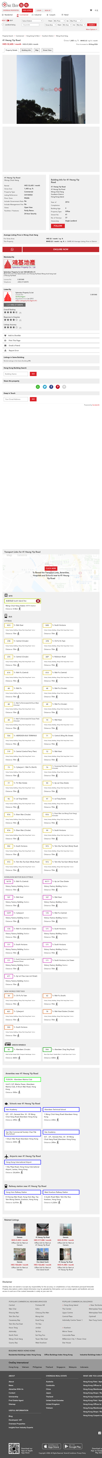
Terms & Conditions (70, 1453)
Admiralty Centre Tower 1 (72, 1320)
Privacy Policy (81, 1453)
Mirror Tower (67, 1331)
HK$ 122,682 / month (42, 1265)
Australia (49, 1381)
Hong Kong (13, 1367)
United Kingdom (53, 1404)
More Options (90, 29)
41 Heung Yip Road (43, 1237)
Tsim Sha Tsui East (16, 1324)
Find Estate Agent (16, 1400)
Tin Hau (38, 1324)
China (48, 1389)
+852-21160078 (22, 282)
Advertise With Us (16, 1389)
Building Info (26, 50)
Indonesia (84, 1367)
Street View (47, 50)
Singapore (61, 1367)
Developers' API (15, 1420)
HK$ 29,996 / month (65, 1240)
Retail (66, 15)
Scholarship (13, 1397)
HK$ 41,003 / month (19, 1240)
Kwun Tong (13, 1328)
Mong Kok (39, 1316)
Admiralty (12, 1331)
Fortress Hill (40, 1305)
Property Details (11, 50)
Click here (51, 568)
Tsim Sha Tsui (14, 1316)
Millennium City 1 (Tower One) (74, 1339)
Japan (48, 1393)
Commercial (24, 15)
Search (92, 25)
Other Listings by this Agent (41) (26, 301)
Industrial (37, 15)
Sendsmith (96, 405)
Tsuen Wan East (41, 1339)
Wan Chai (12, 1309)
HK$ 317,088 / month (42, 1240)
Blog (11, 1416)
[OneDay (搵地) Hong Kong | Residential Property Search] (15, 4)
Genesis (19, 1237)
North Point (13, 1335)
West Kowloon (41, 1343)
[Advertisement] (51, 147)
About (11, 1381)
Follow (58, 226)
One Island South (43, 1262)
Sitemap (12, 1404)
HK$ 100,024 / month (19, 1265)
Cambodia (50, 1385)
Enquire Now (60, 249)
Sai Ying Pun (40, 1335)
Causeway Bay (14, 1320)
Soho (37, 1309)
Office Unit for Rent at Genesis (19, 1244)
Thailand (49, 1367)
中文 (96, 10)
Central (12, 1305)
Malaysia (72, 1367)
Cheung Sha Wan (42, 1312)
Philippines (37, 1367)
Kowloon (66, 1328)
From (50, 21)
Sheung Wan (14, 1312)
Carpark (52, 15)
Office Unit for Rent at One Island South (42, 1269)
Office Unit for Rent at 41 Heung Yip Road (42, 1244)
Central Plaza (67, 1316)
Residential (9, 15)
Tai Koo (38, 1331)
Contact (12, 1393)
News (11, 1385)
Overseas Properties (11, 10)
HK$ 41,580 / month (65, 1265)
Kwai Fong (39, 1320)
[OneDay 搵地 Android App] (72, 1446)
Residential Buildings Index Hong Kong (25, 1355)
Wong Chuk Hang (16, 1339)
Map (36, 50)
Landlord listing (10, 25)
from (59, 25)
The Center (66, 1309)
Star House (66, 1343)
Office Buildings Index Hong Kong (58, 1355)
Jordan (38, 1328)
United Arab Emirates (55, 1400)
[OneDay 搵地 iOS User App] (51, 1446)
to (67, 21)
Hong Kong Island (70, 1305)
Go (33, 374)
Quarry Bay (13, 1343)
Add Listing (27, 10)
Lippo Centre (67, 1312)
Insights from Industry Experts (21, 1427)
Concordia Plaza (68, 1335)
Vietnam (25, 1367)
